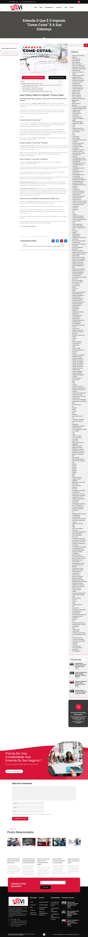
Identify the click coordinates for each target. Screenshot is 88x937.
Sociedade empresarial (78, 609)
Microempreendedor (78, 459)
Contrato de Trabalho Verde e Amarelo (78, 197)
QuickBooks (75, 553)
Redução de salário (77, 570)
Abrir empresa (76, 59)
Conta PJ (74, 156)
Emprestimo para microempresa (77, 316)
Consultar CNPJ (76, 155)
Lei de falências (76, 428)
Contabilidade (76, 161)
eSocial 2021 (75, 328)
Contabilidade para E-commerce (78, 169)
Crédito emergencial (78, 217)
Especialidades (48, 7)
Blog (66, 7)
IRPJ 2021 (74, 414)
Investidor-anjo (76, 404)
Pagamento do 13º (77, 497)
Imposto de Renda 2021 (78, 389)
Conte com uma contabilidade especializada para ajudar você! (37, 91)
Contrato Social (76, 199)
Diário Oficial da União (78, 257)
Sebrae (74, 591)
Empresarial (75, 307)
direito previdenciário (78, 264)
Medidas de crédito (77, 449)
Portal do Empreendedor (79, 532)
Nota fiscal (75, 484)
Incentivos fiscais (77, 394)
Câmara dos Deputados (79, 108)
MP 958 (74, 472)
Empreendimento (77, 300)
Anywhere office (76, 77)
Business (74, 105)
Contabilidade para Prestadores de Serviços (79, 178)
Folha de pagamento (78, 350)
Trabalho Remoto (77, 638)
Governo (74, 376)
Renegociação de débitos (79, 581)
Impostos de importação (79, 393)
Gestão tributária (77, 373)
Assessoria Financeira (78, 80)
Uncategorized (76, 646)
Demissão (75, 249)
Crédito (74, 214)
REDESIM (74, 566)
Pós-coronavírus (77, 535)
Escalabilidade (76, 323)
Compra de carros (77, 151)
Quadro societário (77, 552)
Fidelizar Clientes (77, 342)
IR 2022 (74, 411)
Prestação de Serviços (78, 538)
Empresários (75, 308)
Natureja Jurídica (77, 477)
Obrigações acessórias (78, 490)
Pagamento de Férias (78, 494)
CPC (73, 211)
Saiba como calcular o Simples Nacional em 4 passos (74, 860)
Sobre (41, 7)
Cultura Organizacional (78, 227)
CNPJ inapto (75, 136)
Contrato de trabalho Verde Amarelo (78, 193)
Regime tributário (77, 578)
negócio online (76, 479)
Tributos (74, 644)
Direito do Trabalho (77, 262)
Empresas (75, 310)
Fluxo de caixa (76, 348)
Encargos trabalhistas (78, 320)
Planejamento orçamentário (76, 516)
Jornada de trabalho (78, 419)
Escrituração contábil (78, 325)
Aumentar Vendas (77, 87)
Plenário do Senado (77, 523)
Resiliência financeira (78, 585)
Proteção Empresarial (78, 550)
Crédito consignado (77, 216)
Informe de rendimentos (79, 399)
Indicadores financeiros (79, 396)
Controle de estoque (78, 204)
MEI (73, 456)
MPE (73, 475)
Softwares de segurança (79, 614)
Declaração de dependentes (76, 235)
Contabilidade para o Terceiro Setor (78, 175)
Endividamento (76, 322)
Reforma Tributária (77, 576)
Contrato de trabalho (78, 191)
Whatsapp (75, 649)
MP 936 (74, 469)
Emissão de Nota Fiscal (78, 292)
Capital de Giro (76, 110)
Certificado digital (77, 122)
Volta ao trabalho (77, 647)
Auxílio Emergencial (77, 88)
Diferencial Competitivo (79, 259)
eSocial (74, 327)
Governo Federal (77, 378)
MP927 (74, 474)
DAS (73, 229)
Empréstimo (75, 313)
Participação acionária (78, 504)
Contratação (76, 189)
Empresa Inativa (76, 305)
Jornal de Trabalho (77, 421)
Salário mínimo (76, 590)
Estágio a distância (77, 330)
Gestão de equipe (77, 358)
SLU (73, 606)
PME (73, 525)
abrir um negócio (77, 64)
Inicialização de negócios (79, 401)
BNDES (74, 102)
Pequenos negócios (77, 509)
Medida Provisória (77, 447)
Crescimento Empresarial (79, 219)
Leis (73, 432)
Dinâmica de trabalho (78, 260)
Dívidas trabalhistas (77, 272)
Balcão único (76, 92)
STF (73, 621)
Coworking (75, 209)
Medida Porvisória (77, 446)
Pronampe (75, 545)
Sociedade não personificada (76, 612)
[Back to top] (85, 934)
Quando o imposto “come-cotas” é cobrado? (32, 88)
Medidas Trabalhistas (78, 452)
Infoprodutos (75, 398)
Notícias (74, 487)
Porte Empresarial (77, 533)
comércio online (76, 145)
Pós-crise (75, 537)
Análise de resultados (78, 75)
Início (35, 7)
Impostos (74, 391)
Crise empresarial (77, 224)
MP (73, 462)
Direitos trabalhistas (77, 265)
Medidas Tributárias (77, 454)
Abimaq (74, 57)
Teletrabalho (75, 631)
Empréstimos (76, 318)
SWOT (74, 628)
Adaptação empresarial (79, 69)
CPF (73, 213)
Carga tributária (76, 117)
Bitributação (75, 100)
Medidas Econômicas (78, 451)
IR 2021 (74, 409)
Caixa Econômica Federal (79, 107)
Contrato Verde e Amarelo (79, 201)
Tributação (75, 643)
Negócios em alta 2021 (78, 482)
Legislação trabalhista (78, 426)
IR (72, 406)
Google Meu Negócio (78, 375)
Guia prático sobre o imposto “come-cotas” (31, 83)
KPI (73, 423)
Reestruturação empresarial (76, 572)
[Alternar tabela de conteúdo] (59, 82)
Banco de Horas (76, 95)
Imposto (74, 385)
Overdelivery (75, 492)
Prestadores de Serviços (79, 540)
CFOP (73, 125)
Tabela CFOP (75, 629)
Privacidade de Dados (78, 542)
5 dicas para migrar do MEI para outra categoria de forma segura (81, 683)
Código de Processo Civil (79, 140)
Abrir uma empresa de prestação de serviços (78, 66)
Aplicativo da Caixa (77, 79)
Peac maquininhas (77, 505)
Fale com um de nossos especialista (78, 722)
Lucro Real (75, 439)
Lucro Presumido (77, 437)
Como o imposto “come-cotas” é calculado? (32, 89)
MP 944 (74, 471)
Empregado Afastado (78, 302)
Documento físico (77, 282)
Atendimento (76, 84)
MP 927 (74, 466)
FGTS (73, 340)
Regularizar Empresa (78, 580)
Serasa (74, 601)
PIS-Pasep (75, 510)
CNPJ (73, 135)
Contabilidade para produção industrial (77, 182)
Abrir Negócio (76, 62)
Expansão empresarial (78, 335)
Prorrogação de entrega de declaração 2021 (79, 547)
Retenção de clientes (78, 586)
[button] (16, 48)
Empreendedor (76, 297)
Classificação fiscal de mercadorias (78, 131)
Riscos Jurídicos (76, 588)
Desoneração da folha (78, 254)
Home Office (75, 380)
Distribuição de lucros (78, 270)
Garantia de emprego (78, 355)
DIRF (73, 267)
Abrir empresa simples (29, 226)
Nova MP (74, 489)
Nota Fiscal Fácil (76, 485)
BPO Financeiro (76, 103)
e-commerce (76, 285)
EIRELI (73, 290)
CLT (73, 133)
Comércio (75, 141)
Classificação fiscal (77, 128)
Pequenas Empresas (78, 507)
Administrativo (76, 70)
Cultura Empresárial (77, 226)
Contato (72, 7)
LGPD (73, 434)
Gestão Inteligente (77, 371)
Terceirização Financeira (79, 634)
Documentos (76, 284)
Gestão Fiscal (76, 370)
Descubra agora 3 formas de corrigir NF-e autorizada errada (81, 692)
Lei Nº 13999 (75, 431)
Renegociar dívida (77, 583)
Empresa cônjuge (77, 303)
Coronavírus (75, 206)
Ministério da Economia (78, 461)
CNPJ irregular (76, 138)
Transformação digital (78, 641)
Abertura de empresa (78, 55)
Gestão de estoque (77, 360)
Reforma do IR (76, 575)
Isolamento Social (77, 416)
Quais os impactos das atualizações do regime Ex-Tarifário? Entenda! (81, 674)
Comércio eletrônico (78, 143)
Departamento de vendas (79, 252)
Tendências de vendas (78, 633)
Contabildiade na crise (78, 158)
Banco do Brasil (76, 97)
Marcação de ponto (77, 442)
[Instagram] (79, 2)
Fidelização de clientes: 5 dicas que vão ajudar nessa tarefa (80, 665)
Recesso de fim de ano (78, 558)
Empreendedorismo (77, 299)
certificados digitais (78, 123)
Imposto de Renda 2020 (79, 388)
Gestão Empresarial (77, 366)
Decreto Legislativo (77, 247)
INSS (73, 403)
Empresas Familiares (78, 312)
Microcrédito (75, 457)
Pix (73, 512)
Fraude (74, 353)
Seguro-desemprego (78, 595)
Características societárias (76, 114)
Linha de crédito (76, 436)
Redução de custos (77, 568)
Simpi (73, 603)
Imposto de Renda (77, 386)
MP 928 (74, 467)
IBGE (73, 381)
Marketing (75, 444)
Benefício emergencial (78, 98)
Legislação (75, 424)
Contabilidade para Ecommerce (77, 172)
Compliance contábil (78, 150)
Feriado (74, 338)
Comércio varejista (77, 146)
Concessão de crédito (78, 153)
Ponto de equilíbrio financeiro (77, 529)
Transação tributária (78, 639)
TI (72, 636)
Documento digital (77, 280)
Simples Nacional (77, 604)
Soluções (58, 7)
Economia (75, 289)
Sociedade (75, 608)
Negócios (75, 480)
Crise (73, 222)
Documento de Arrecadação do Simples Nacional (79, 277)
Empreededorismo (77, 294)
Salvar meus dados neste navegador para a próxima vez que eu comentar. (32, 814)
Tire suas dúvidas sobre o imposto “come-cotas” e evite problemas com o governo (41, 85)
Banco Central (76, 93)
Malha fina (75, 441)
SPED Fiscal (75, 618)
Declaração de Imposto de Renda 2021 (79, 241)
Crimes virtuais (76, 221)
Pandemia (75, 502)
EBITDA (74, 287)
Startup (74, 619)
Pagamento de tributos (78, 495)
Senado (74, 600)
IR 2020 (74, 408)
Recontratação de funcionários (77, 561)
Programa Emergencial (78, 543)
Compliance (75, 148)
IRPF (73, 413)
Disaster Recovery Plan (78, 269)
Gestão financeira (77, 368)
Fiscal (73, 346)
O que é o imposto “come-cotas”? (30, 86)
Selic (73, 596)
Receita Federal (76, 555)
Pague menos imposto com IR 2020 (78, 499)
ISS (73, 418)
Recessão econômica (78, 557)
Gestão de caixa (77, 356)
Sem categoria (76, 598)
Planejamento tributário (79, 518)
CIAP (73, 127)
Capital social (76, 112)
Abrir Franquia (76, 60)
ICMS (73, 383)
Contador (75, 188)
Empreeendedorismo (78, 295)
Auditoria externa (77, 85)
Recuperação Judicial (78, 563)
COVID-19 (74, 208)
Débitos (74, 232)
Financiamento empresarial (76, 344)
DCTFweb (74, 231)
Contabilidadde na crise (79, 160)
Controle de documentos (79, 203)
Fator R (74, 337)
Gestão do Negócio (77, 365)
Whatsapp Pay (76, 651)
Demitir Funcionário (77, 251)
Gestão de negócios (78, 363)
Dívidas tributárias (77, 274)
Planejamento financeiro (79, 514)
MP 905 (74, 464)
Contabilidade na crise (78, 163)
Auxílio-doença (76, 90)
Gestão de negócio (77, 361)
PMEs (73, 527)
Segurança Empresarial (78, 593)
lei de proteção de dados (79, 429)
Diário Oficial (75, 256)
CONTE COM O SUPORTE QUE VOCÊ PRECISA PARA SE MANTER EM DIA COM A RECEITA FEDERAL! (44, 231)
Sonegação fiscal (77, 616)
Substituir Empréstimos (78, 623)
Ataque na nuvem (77, 82)
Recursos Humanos (77, 565)
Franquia (74, 351)
